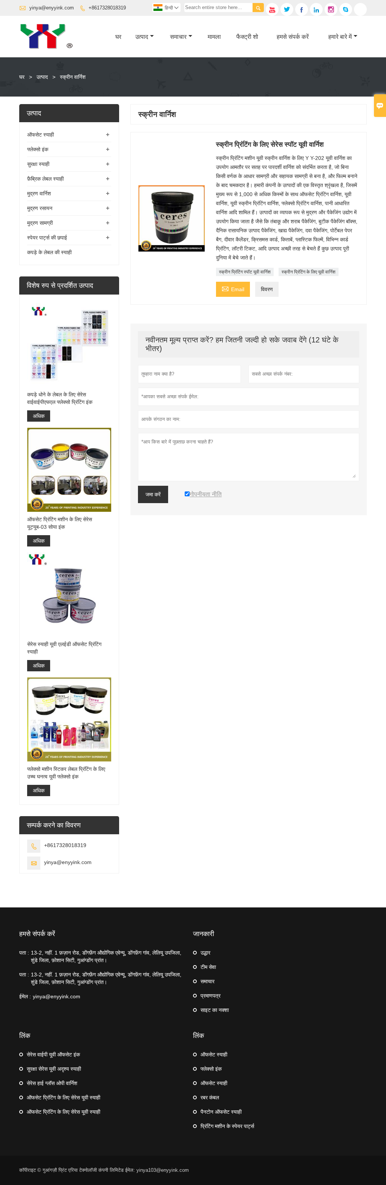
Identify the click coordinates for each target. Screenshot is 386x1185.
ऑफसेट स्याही (40, 135)
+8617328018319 (107, 8)
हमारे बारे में (340, 37)
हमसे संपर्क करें (293, 37)
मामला (214, 37)
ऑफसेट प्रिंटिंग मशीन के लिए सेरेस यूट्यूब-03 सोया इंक (59, 523)
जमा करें (153, 494)
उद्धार (205, 953)
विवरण (267, 289)
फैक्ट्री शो (247, 37)
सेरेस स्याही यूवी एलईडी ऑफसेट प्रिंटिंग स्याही (64, 648)
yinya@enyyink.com (51, 8)
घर (118, 37)
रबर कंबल (210, 1097)
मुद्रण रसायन (39, 208)
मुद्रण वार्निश (39, 193)
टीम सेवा (208, 967)
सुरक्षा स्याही (38, 164)
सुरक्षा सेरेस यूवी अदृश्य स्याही (54, 1069)
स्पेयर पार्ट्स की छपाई (47, 238)
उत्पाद (141, 37)
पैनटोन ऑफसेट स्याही (221, 1112)
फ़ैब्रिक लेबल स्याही (45, 179)
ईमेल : (25, 996)
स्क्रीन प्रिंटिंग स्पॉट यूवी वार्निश (245, 272)
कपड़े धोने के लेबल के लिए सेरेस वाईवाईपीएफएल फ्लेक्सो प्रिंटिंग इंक (59, 398)
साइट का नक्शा (215, 1010)
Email (233, 288)
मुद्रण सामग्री (40, 223)
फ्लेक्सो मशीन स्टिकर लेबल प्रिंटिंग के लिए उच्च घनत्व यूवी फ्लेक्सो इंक (66, 773)
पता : (24, 953)
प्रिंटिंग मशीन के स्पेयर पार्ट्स (227, 1126)
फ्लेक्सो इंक (37, 149)
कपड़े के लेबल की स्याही (49, 252)
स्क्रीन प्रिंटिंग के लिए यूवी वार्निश (308, 272)
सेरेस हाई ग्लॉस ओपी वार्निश (52, 1083)
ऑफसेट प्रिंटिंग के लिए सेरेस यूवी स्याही (63, 1097)
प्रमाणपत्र (211, 996)
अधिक (38, 416)
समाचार (178, 37)
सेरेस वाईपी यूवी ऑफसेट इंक (53, 1054)
